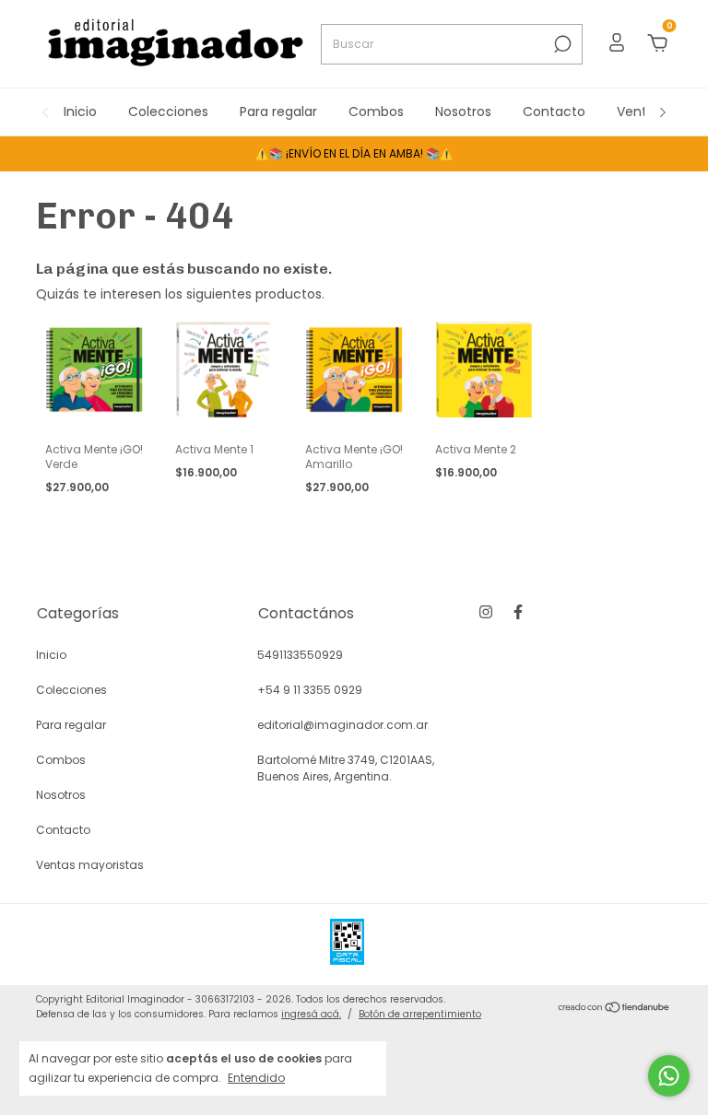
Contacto (554, 111)
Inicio (80, 111)
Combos (376, 111)
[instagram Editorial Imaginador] (485, 612)
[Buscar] (561, 44)
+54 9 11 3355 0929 (309, 690)
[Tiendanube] (614, 1009)
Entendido (256, 1077)
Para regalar (278, 111)
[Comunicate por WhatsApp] (669, 1076)
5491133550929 (300, 655)
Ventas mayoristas (90, 865)
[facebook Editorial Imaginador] (518, 612)
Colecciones (168, 111)
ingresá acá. (311, 1014)
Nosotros (463, 111)
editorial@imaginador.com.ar (342, 725)
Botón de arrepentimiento (420, 1014)
